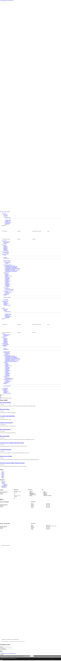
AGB (30, 492)
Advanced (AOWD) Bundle (9, 289)
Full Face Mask (7, 278)
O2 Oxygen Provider (8, 292)
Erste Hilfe (6, 291)
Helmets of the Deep (8, 222)
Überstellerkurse (7, 262)
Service (3, 244)
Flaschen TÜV (6, 246)
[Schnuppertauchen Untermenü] (8, 251)
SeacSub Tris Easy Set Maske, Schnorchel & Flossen (12, 442)
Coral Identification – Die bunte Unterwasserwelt (12, 268)
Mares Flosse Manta (4, 409)
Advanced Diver (7, 288)
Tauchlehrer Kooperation (7, 297)
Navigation (6, 369)
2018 (2, 474)
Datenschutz (31, 493)
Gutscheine (5, 243)
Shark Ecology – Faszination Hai (10, 269)
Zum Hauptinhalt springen (3, 0)
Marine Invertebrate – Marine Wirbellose (11, 271)
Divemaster (5, 383)
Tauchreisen (5, 302)
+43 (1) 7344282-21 (7, 211)
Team (44, 491)
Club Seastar (45, 492)
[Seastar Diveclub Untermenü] (7, 300)
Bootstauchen (7, 274)
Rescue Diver (7, 293)
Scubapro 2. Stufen (8, 220)
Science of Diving (6, 294)
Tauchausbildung (4, 345)
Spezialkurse (5, 272)
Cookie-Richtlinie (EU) (33, 494)
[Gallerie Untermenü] (7, 216)
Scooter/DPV (7, 281)
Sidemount (6, 282)
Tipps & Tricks (4, 487)
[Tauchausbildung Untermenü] (7, 254)
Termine (5, 346)
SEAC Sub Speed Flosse (5, 402)
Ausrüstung (3, 481)
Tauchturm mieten (6, 349)
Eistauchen (6, 275)
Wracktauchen (7, 286)
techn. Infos (3, 486)
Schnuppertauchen (4, 251)
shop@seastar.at (2, 211)
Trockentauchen (7, 285)
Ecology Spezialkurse (7, 264)
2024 (2, 471)
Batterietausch (6, 248)
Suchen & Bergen (7, 373)
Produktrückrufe (6, 250)
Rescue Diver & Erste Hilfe (7, 379)
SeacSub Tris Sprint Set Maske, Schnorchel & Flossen (12, 462)
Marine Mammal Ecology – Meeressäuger (11, 266)
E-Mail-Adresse (2, 648)
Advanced (5, 287)
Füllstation (5, 245)
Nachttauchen (7, 279)
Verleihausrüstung (6, 242)
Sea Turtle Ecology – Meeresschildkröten (11, 267)
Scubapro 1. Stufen (8, 313)
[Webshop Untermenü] (5, 225)
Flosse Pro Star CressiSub (6, 456)
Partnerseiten (45, 493)
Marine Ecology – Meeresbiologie (10, 265)
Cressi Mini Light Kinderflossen (7, 416)
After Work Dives (6, 303)
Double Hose (7, 221)
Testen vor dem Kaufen (7, 241)
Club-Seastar (5, 215)
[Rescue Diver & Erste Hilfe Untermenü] (12, 290)
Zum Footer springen (11, 0)
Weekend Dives (6, 301)
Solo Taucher (7, 283)
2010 (2, 476)
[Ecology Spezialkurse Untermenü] (10, 264)
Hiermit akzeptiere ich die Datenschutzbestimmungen (8, 653)
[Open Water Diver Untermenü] (10, 261)
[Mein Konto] (0, 397)
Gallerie (5, 216)
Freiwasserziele (6, 299)
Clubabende (5, 304)
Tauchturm (5, 257)
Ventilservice (5, 249)
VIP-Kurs (6, 263)
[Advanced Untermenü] (7, 287)
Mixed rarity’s (7, 317)
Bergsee (6, 273)
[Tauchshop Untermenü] (6, 240)
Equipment (6, 276)
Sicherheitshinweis (4, 485)
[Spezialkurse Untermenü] (8, 272)
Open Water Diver (6, 261)
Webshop (3, 225)
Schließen (1, 659)
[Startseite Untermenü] (5, 213)
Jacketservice (5, 340)
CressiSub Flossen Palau (5, 449)
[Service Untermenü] (5, 244)
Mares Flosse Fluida (4, 436)
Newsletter (45, 494)
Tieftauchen (7, 284)
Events (3, 482)
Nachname (1, 647)
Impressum (31, 491)
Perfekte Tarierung (8, 280)
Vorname (1, 646)
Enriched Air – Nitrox (8, 365)
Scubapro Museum (8, 217)
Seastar (3, 483)
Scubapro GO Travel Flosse (6, 422)
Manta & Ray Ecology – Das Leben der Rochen (12, 270)
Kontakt (31, 495)
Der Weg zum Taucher (7, 260)
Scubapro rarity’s (7, 223)
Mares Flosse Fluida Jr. (5, 429)
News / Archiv (6, 214)
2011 (2, 475)
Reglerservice (5, 247)
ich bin (1, 649)
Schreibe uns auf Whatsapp (47, 495)
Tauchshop (3, 333)
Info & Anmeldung (6, 252)
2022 (2, 472)
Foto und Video (7, 277)
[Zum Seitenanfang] (3, 499)
